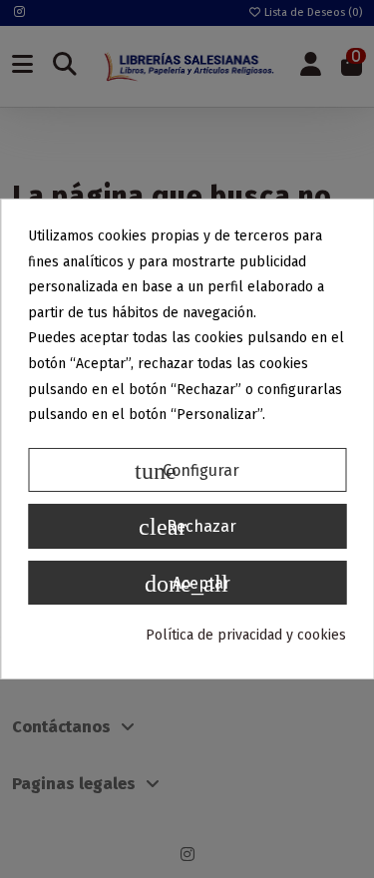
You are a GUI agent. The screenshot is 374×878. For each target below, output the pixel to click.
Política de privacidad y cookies (246, 635)
